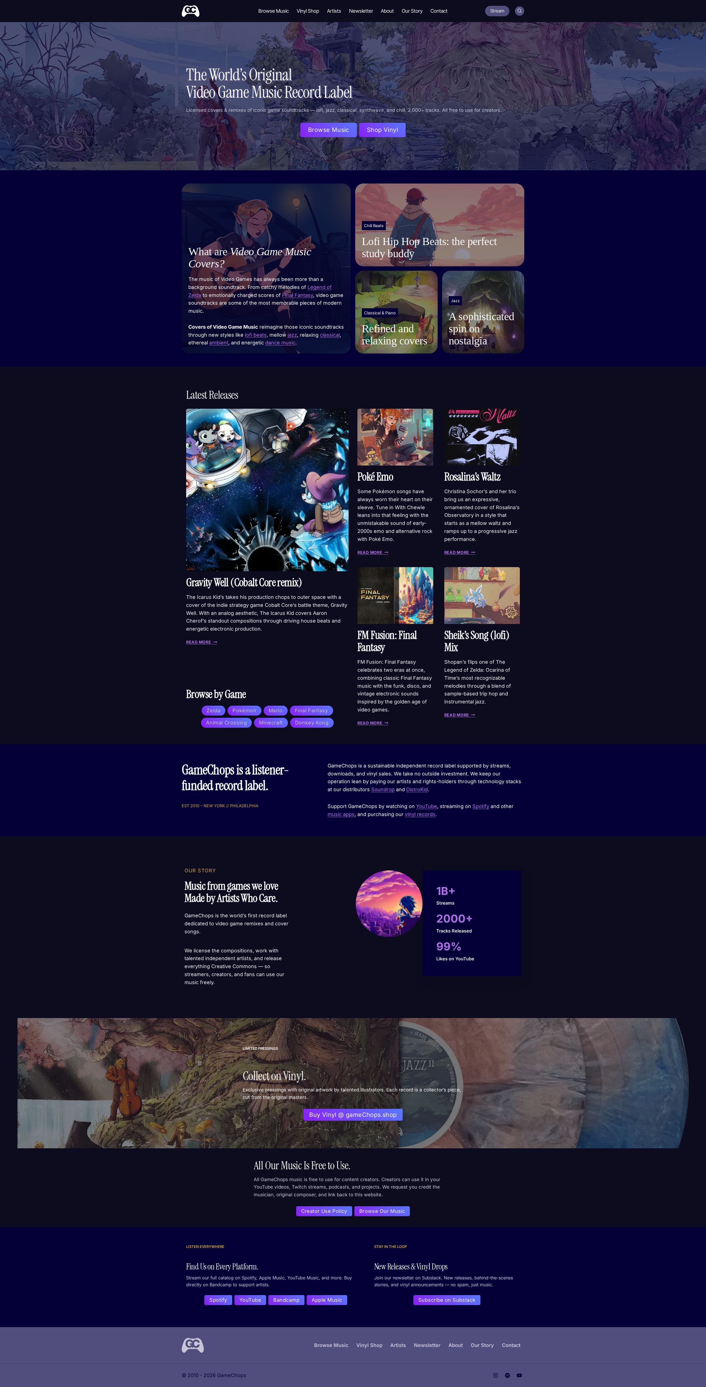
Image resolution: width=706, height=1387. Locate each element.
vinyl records (420, 814)
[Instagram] (496, 1375)
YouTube (426, 806)
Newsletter (361, 11)
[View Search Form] (519, 11)
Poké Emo (375, 476)
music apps (341, 814)
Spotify (480, 806)
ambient (218, 343)
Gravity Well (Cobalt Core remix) (244, 582)
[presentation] (267, 490)
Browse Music (273, 11)
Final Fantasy (297, 295)
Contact (439, 11)
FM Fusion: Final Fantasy (387, 641)
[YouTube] (519, 1375)
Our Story (412, 11)
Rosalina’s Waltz (472, 476)
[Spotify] (507, 1375)
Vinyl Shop (308, 11)
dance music (280, 343)
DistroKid (417, 789)
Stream (497, 11)
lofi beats (256, 335)
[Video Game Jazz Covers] (483, 312)
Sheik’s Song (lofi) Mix (477, 641)
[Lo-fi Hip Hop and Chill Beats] (439, 225)
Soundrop (383, 789)
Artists (334, 11)
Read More (200, 642)
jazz (292, 335)
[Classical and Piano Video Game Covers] (396, 312)
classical (330, 335)
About (387, 11)
